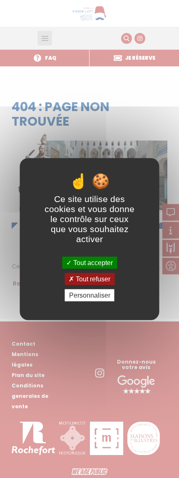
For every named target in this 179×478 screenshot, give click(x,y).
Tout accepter (92, 262)
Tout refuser (92, 278)
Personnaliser (89, 295)
